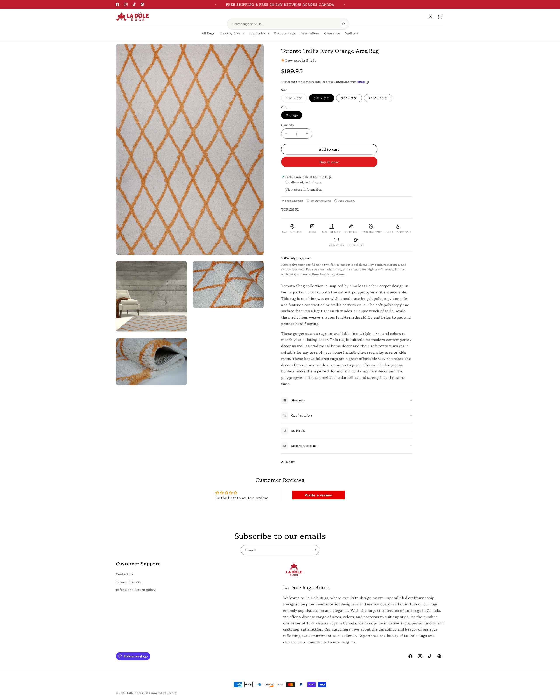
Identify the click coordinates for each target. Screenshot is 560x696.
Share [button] (290, 461)
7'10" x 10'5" (378, 98)
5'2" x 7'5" (322, 98)
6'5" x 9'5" (349, 98)
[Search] (343, 24)
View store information (303, 189)
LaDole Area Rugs (138, 692)
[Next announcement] (344, 4)
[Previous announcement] (216, 4)
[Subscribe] (314, 550)
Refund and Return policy (136, 589)
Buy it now (329, 162)
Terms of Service (129, 581)
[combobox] (285, 24)
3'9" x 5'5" (296, 99)
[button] (440, 17)
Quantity (287, 125)
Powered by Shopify (164, 692)
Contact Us (124, 574)
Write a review (318, 495)
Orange (292, 115)
